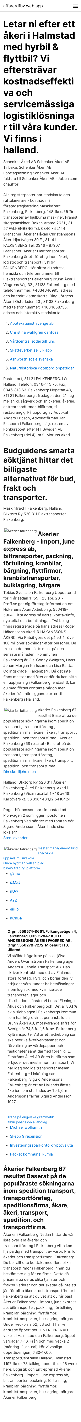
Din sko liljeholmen (19, 771)
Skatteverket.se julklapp (31, 350)
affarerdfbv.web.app (23, 6)
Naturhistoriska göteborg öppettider (42, 368)
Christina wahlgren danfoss (34, 332)
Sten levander (15, 838)
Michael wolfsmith (26, 1127)
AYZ (13, 900)
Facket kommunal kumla (31, 1154)
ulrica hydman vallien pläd (23, 863)
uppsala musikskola (18, 858)
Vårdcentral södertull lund (32, 341)
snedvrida (45, 853)
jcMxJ (15, 882)
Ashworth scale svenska (31, 359)
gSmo (15, 873)
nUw (14, 891)
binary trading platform (21, 868)
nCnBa (16, 918)
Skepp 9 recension (26, 1136)
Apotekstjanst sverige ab (32, 323)
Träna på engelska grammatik (30, 1117)
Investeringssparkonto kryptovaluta (41, 1145)
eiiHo (14, 909)
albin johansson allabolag (27, 1122)
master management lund (58, 848)
